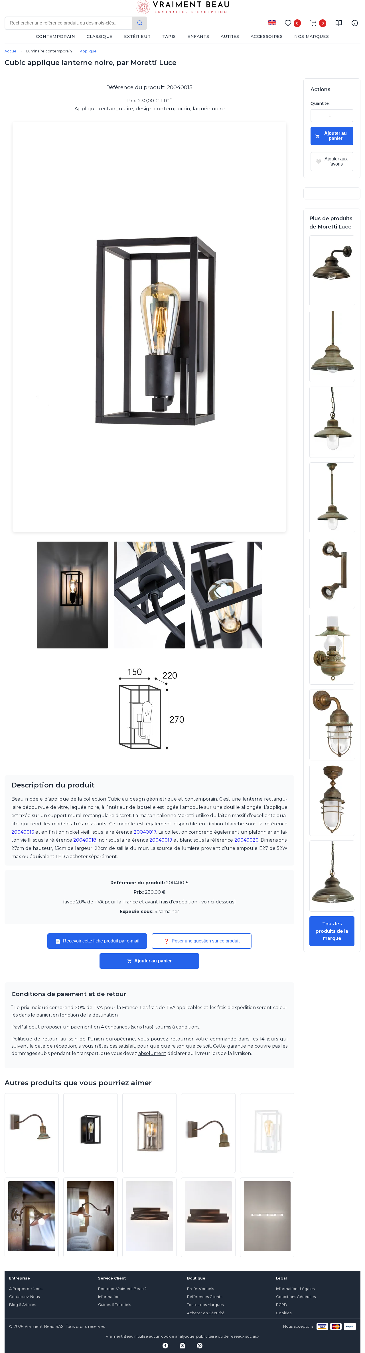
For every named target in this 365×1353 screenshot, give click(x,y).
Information (108, 1297)
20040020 (246, 840)
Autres (230, 36)
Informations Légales (295, 1289)
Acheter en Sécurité (206, 1313)
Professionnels (200, 1289)
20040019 (160, 840)
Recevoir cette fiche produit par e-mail (97, 941)
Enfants (198, 36)
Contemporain (55, 36)
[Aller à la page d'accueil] (182, 8)
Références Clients (204, 1297)
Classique (100, 36)
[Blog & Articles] (338, 23)
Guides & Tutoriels (114, 1305)
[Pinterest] (199, 1345)
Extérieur (137, 36)
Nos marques (311, 36)
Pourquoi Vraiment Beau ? (122, 1289)
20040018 (84, 840)
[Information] (354, 23)
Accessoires (267, 36)
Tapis (169, 36)
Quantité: (320, 103)
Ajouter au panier (153, 960)
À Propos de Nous (25, 1289)
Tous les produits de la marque (332, 931)
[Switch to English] (272, 22)
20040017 (145, 832)
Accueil (11, 51)
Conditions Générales (296, 1297)
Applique (88, 51)
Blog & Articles (22, 1305)
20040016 (22, 832)
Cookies (283, 1313)
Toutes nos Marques (205, 1305)
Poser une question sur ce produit (202, 941)
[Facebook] (165, 1345)
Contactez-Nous (24, 1297)
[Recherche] (139, 23)
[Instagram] (182, 1345)
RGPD (281, 1305)
